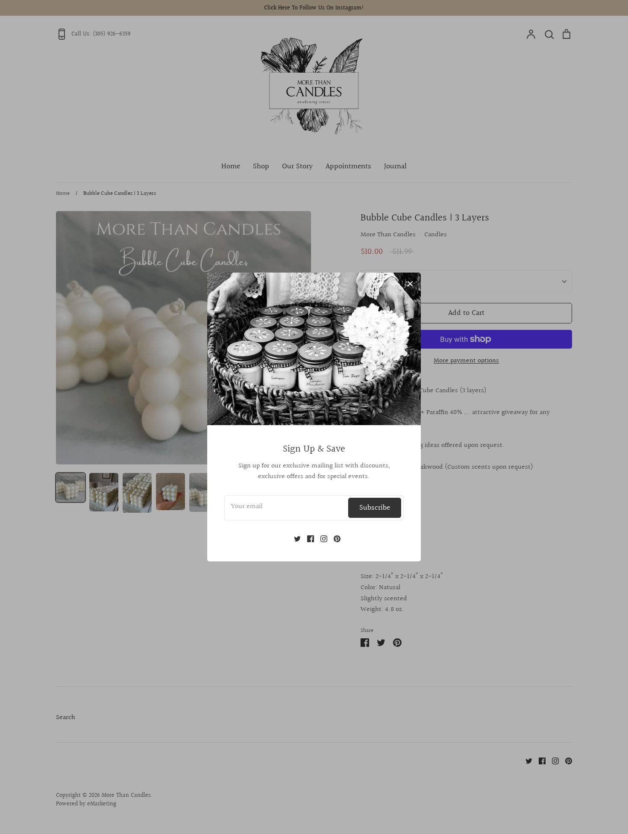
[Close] (410, 283)
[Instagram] (320, 538)
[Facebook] (307, 538)
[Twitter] (294, 538)
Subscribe (374, 508)
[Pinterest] (333, 538)
